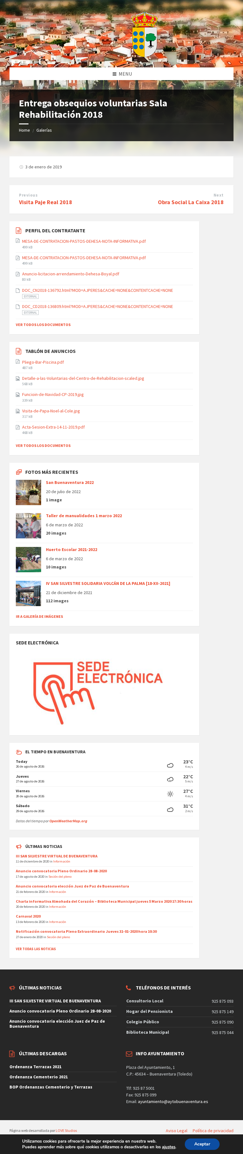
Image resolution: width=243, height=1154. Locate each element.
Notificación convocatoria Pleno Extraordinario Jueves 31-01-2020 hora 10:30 (86, 931)
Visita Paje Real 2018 (45, 202)
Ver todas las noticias (36, 949)
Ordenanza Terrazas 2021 (35, 1066)
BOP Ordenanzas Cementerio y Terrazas (50, 1087)
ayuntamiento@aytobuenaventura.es (173, 1101)
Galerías (44, 130)
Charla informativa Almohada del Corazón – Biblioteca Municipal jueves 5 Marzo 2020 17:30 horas (104, 901)
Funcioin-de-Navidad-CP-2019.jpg (53, 394)
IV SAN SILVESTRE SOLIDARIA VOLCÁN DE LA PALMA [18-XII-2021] (108, 583)
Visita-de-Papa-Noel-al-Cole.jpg (51, 411)
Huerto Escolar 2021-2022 (71, 549)
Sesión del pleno (60, 876)
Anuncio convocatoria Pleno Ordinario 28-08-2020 (61, 871)
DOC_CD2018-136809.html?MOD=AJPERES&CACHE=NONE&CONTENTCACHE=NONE (97, 306)
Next (219, 195)
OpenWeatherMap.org (68, 820)
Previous (28, 195)
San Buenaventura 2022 (70, 482)
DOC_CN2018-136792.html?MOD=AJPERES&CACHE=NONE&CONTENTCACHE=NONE (97, 290)
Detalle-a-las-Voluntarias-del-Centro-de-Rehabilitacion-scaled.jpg (83, 378)
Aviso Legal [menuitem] (176, 1130)
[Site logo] (128, 55)
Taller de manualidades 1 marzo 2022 (84, 515)
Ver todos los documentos (43, 324)
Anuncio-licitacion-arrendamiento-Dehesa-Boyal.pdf (70, 274)
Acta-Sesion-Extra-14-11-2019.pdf (53, 427)
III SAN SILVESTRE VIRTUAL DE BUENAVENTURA (56, 856)
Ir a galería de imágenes (39, 616)
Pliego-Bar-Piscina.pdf (43, 362)
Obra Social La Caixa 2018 (191, 202)
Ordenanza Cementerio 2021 (38, 1077)
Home (24, 130)
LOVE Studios (66, 1130)
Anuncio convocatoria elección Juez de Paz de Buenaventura (72, 886)
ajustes (168, 1147)
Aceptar (202, 1144)
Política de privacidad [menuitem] (213, 1130)
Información (61, 861)
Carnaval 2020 (28, 916)
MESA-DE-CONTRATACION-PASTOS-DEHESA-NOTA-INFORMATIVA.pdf (84, 241)
